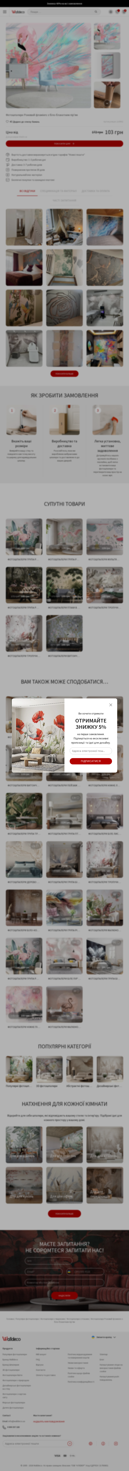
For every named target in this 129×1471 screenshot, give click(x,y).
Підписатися (91, 761)
